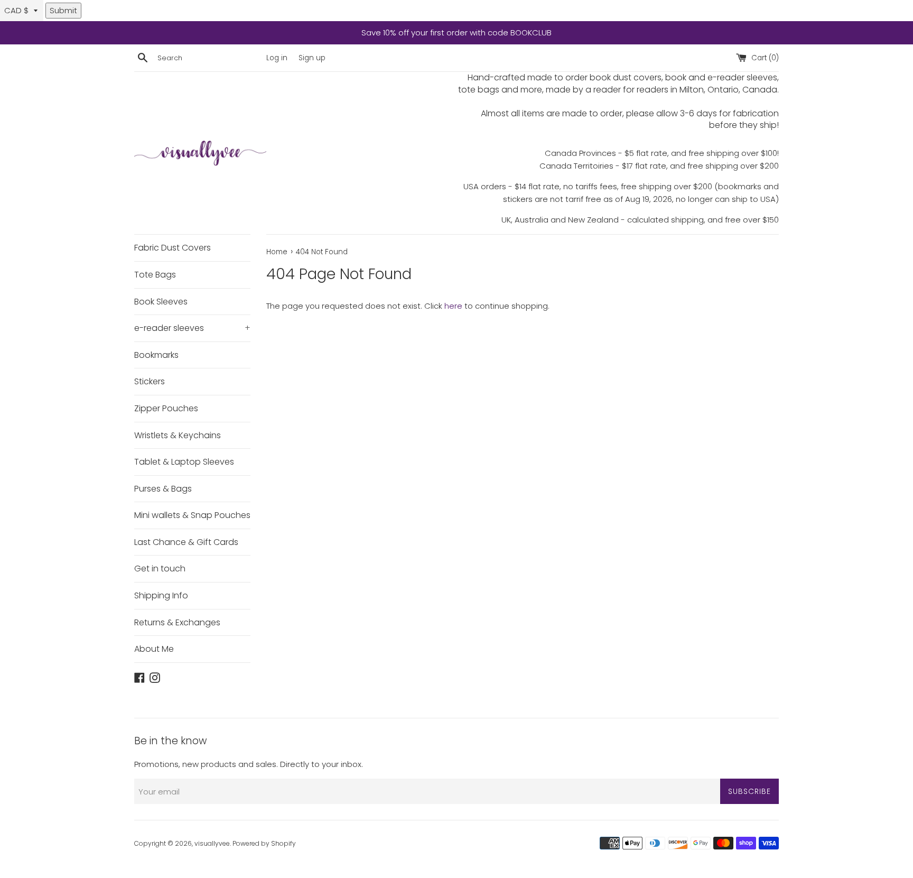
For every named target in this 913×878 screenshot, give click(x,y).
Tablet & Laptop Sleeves (184, 462)
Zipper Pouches (166, 408)
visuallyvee (212, 843)
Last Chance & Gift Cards (186, 542)
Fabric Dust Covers (172, 248)
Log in (276, 58)
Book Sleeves (161, 301)
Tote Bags (155, 275)
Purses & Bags (163, 489)
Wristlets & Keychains (177, 435)
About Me (154, 649)
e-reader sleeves (192, 328)
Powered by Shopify (264, 843)
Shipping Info (161, 595)
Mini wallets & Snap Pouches (192, 515)
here (453, 305)
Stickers (149, 381)
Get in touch (159, 568)
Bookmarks (156, 355)
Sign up (312, 58)
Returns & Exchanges (177, 622)
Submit (63, 10)
